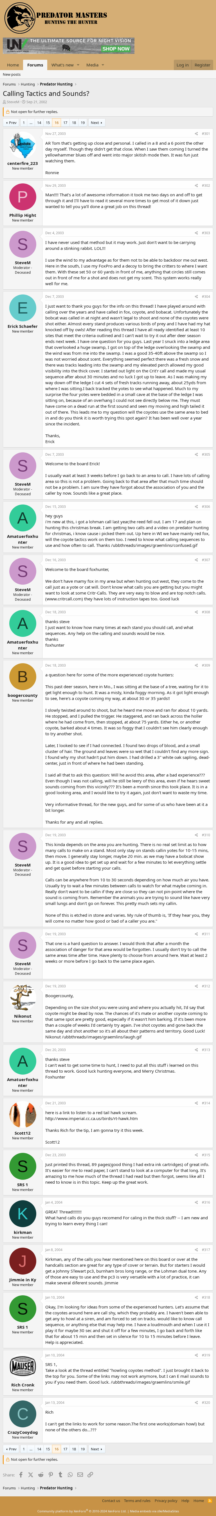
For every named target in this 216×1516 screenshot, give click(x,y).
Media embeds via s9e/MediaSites (154, 1511)
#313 (206, 1049)
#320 (206, 1402)
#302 (206, 185)
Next (95, 122)
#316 (206, 1202)
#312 (206, 986)
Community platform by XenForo (82, 1511)
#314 (206, 1103)
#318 (206, 1297)
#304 (206, 296)
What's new (62, 65)
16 (56, 122)
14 (39, 122)
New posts (12, 74)
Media (92, 65)
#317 (206, 1249)
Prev (13, 122)
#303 (206, 233)
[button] (78, 65)
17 (65, 122)
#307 (206, 559)
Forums (35, 65)
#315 (206, 1155)
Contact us (111, 1500)
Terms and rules (137, 1500)
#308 (206, 612)
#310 (206, 835)
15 (48, 122)
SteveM (13, 101)
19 (83, 122)
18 (74, 122)
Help (185, 1500)
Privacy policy (166, 1500)
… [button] (31, 122)
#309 (206, 665)
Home (13, 65)
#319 (206, 1355)
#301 (206, 133)
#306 (206, 506)
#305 (206, 454)
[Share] (196, 134)
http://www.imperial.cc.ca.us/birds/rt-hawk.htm (91, 1118)
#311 (206, 934)
